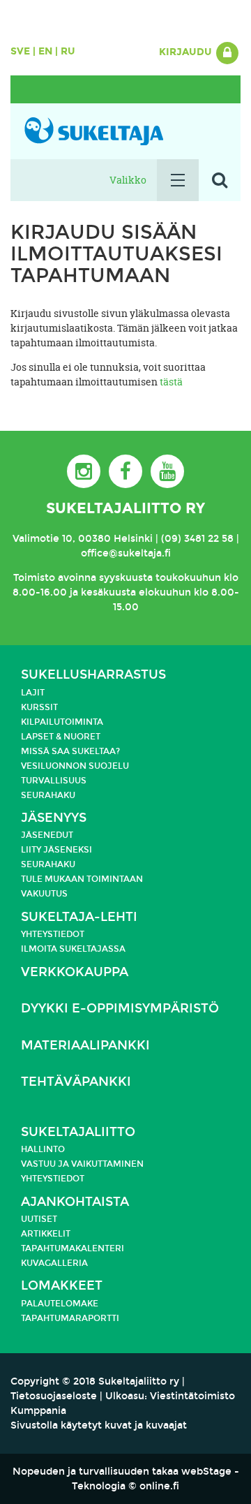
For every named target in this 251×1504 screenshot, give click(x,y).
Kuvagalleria (54, 1263)
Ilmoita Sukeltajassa (73, 949)
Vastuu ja (46, 1164)
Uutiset (39, 1219)
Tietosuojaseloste (53, 1396)
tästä (171, 381)
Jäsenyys (53, 818)
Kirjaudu (187, 52)
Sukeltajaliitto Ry (125, 508)
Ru (68, 51)
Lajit (33, 693)
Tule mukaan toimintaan (82, 879)
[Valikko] (178, 180)
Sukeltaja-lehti (79, 917)
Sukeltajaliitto (78, 1132)
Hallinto (43, 1149)
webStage (206, 1471)
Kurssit (39, 707)
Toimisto (34, 578)
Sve (20, 51)
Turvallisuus (53, 781)
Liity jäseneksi (56, 850)
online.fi (159, 1486)
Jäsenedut (47, 835)
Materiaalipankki (85, 1045)
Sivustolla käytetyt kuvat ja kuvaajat (98, 1425)
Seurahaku (48, 795)
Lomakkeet (61, 1285)
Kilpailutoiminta (62, 722)
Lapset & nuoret (60, 737)
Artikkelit (45, 1234)
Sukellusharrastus (93, 675)
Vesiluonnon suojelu (75, 766)
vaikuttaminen (107, 1164)
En (45, 51)
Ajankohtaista (75, 1202)
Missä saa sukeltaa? (70, 751)
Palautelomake (59, 1303)
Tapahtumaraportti (70, 1318)
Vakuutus (44, 894)
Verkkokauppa (74, 972)
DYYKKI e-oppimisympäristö (120, 1008)
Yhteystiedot (52, 934)
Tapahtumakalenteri (72, 1248)
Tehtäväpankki (76, 1082)
